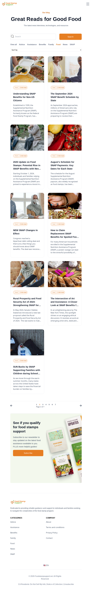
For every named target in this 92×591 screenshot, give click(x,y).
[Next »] (80, 406)
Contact (49, 538)
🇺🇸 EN (46, 565)
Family (51, 44)
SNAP (72, 44)
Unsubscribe (69, 584)
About (48, 522)
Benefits (42, 44)
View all (13, 44)
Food (58, 44)
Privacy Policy (51, 532)
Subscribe (28, 453)
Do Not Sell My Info (38, 584)
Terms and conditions (55, 527)
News (65, 44)
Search (70, 37)
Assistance (32, 44)
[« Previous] (11, 406)
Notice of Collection (55, 584)
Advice (22, 44)
